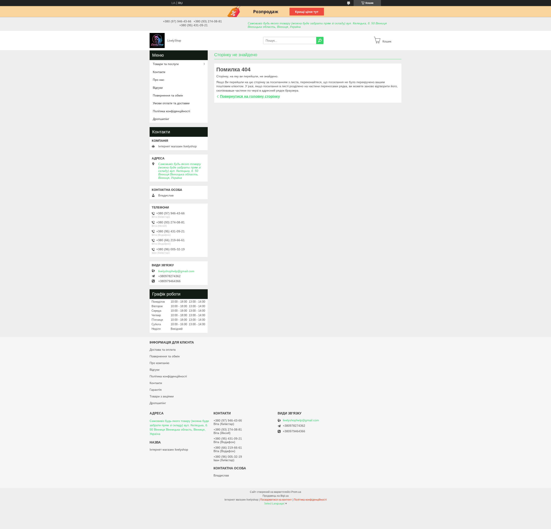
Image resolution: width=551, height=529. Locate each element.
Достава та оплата (163, 349)
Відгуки (158, 87)
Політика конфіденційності (171, 111)
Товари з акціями (162, 396)
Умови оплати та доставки (171, 103)
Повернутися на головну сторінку (250, 96)
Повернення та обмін (168, 95)
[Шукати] (319, 40)
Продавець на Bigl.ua (276, 495)
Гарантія (156, 389)
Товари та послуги (166, 64)
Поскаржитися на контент (276, 499)
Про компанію (159, 363)
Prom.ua (296, 491)
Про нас (158, 79)
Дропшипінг (161, 119)
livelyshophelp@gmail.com (176, 271)
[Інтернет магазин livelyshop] (157, 40)
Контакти (159, 72)
